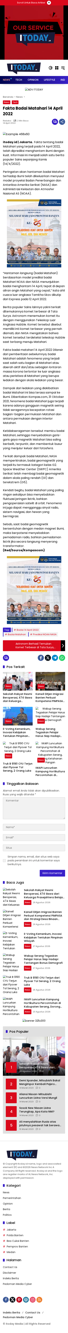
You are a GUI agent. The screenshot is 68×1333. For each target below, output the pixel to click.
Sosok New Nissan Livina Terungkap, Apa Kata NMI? (36, 1109)
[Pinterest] (19, 1300)
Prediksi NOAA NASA (45, 634)
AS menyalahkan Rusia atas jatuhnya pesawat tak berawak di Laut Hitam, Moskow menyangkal (40, 1123)
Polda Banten (15, 1235)
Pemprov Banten (17, 1246)
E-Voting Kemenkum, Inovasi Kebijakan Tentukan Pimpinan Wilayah (16, 732)
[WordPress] (26, 1300)
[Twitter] (48, 658)
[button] (50, 68)
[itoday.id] (24, 67)
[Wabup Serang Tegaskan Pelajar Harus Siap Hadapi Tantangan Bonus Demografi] (50, 716)
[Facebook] (41, 658)
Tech (15, 102)
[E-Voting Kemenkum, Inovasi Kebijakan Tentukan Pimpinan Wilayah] (18, 716)
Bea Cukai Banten (18, 1241)
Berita (6, 1209)
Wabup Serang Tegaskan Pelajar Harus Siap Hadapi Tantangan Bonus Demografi (48, 732)
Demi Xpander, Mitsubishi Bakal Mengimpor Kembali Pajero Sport (39, 1082)
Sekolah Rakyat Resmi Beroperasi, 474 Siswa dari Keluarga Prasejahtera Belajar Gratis (17, 697)
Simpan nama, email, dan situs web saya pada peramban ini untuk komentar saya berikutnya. (34, 860)
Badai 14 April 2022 (28, 630)
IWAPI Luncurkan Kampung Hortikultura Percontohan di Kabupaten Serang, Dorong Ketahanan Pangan (50, 771)
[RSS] (39, 1300)
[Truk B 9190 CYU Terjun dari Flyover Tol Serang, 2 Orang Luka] (18, 751)
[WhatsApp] (62, 658)
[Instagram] (33, 1300)
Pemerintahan (12, 1198)
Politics (7, 1215)
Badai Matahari (17, 634)
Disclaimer (9, 1273)
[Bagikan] (62, 122)
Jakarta (11, 1230)
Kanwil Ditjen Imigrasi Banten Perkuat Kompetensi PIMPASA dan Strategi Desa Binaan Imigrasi (49, 697)
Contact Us (10, 1267)
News (6, 102)
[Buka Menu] (57, 68)
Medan (11, 1252)
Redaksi (7, 121)
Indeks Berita (11, 1278)
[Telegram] (55, 658)
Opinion (8, 1203)
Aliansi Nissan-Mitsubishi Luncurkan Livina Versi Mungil (38, 1096)
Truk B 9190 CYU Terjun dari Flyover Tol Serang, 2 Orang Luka (17, 767)
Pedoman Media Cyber (17, 1284)
